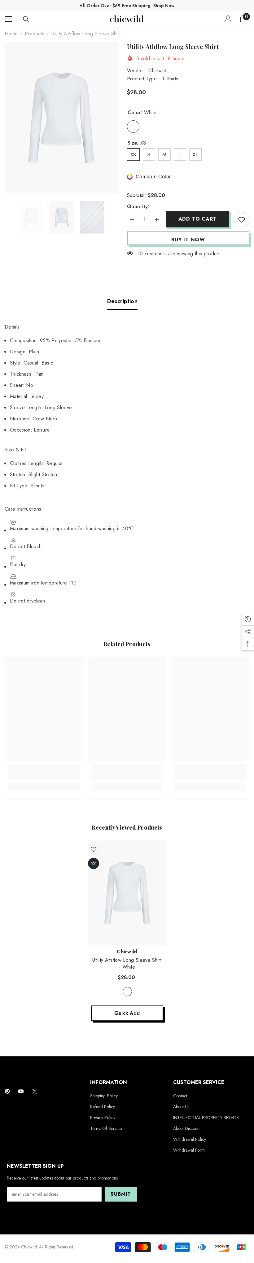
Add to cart (197, 218)
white (127, 991)
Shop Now (163, 5)
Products (34, 33)
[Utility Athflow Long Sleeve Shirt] (127, 892)
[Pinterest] (7, 1091)
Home (11, 33)
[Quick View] (93, 863)
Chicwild (157, 70)
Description (122, 301)
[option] (61, 117)
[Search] (26, 19)
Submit (121, 1194)
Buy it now (188, 239)
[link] (44, 776)
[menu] (8, 19)
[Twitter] (34, 1091)
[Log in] (228, 19)
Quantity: (138, 206)
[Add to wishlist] (241, 219)
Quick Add (127, 1013)
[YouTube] (20, 1091)
